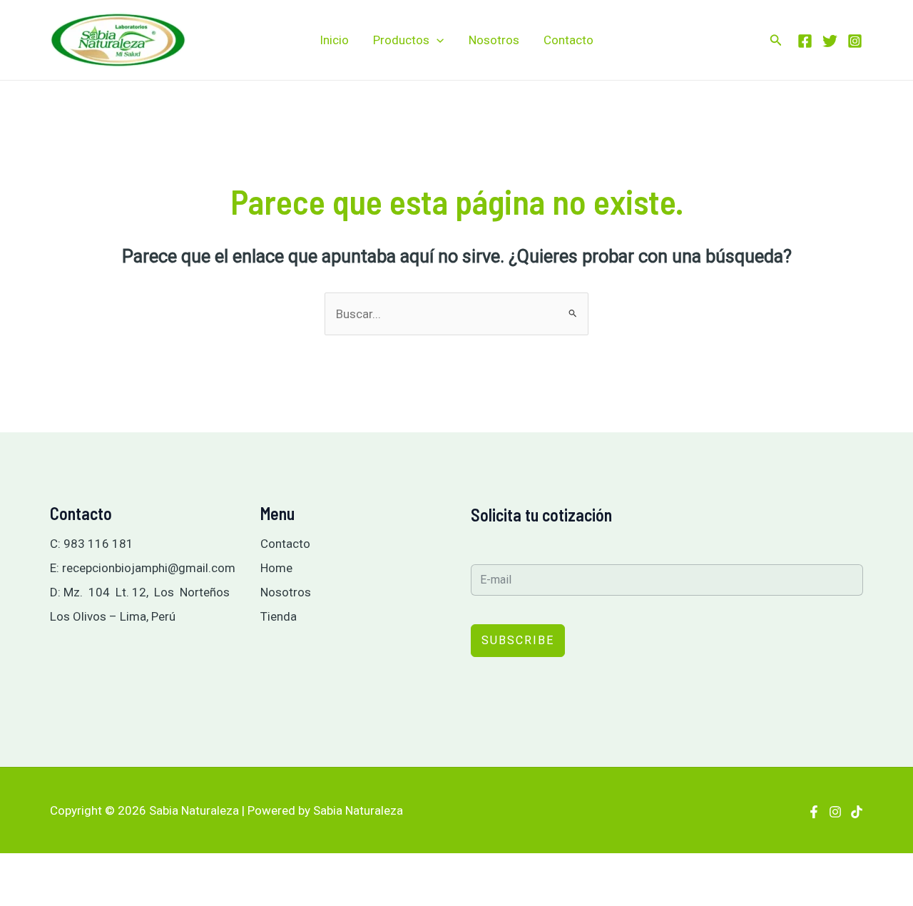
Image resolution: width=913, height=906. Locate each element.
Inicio (334, 40)
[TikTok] (856, 811)
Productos (401, 40)
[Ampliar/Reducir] (17, 870)
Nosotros (494, 40)
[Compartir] (91, 870)
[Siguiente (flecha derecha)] (54, 896)
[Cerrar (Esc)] (128, 870)
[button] (436, 40)
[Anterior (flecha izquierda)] (17, 896)
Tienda (278, 616)
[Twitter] (830, 41)
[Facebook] (805, 41)
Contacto (568, 40)
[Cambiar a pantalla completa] (54, 870)
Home (276, 568)
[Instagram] (855, 41)
